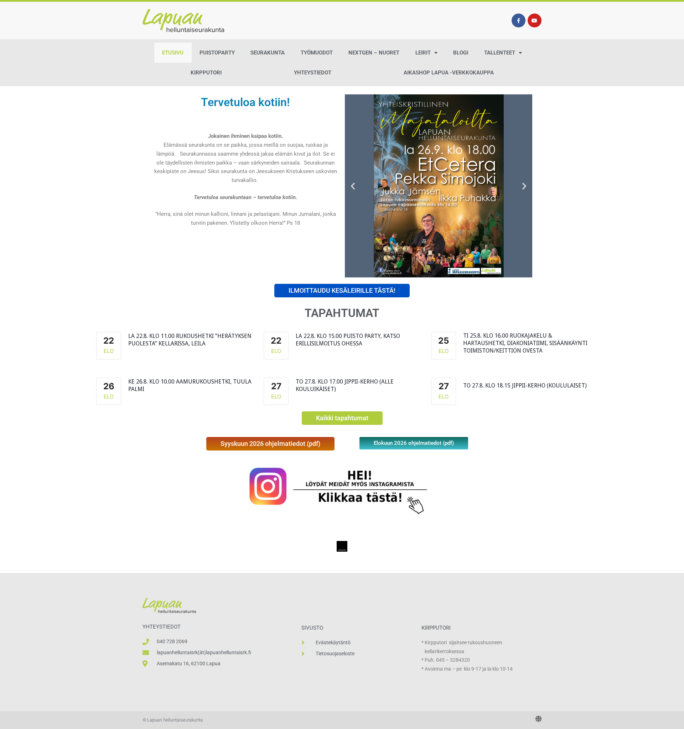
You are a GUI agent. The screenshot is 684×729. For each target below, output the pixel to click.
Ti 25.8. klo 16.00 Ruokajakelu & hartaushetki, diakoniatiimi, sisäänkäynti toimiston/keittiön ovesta (525, 343)
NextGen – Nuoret (373, 53)
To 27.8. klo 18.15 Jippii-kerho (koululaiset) (525, 385)
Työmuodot (317, 53)
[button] (352, 186)
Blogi (460, 53)
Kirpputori (206, 72)
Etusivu (172, 53)
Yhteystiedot (312, 72)
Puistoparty (217, 53)
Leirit (423, 53)
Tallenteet (499, 53)
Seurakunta (267, 53)
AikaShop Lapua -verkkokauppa (449, 72)
